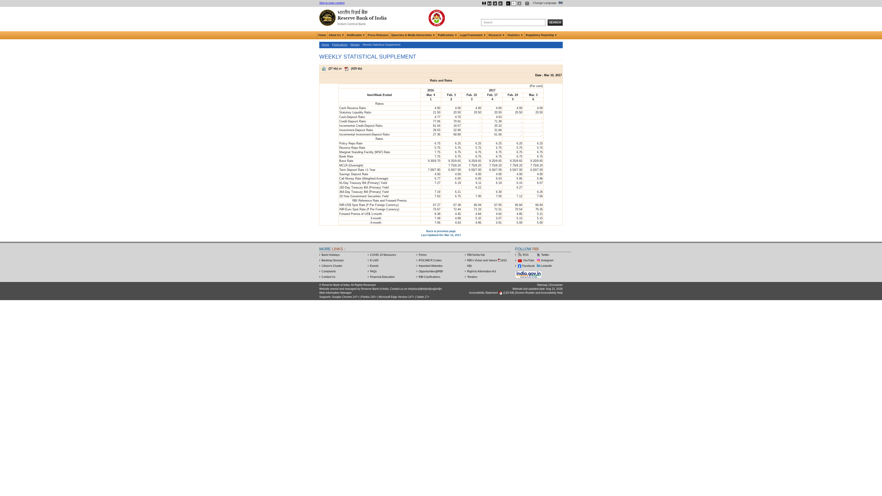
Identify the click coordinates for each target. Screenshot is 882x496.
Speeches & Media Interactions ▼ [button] (413, 35)
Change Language (545, 3)
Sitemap (542, 285)
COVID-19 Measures (383, 254)
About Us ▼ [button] (336, 35)
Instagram (547, 260)
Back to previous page (441, 231)
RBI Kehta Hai (476, 254)
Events (374, 266)
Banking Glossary (333, 260)
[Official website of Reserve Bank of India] (353, 17)
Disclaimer (556, 285)
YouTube (528, 260)
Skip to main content (332, 3)
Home (322, 35)
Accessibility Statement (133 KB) (492, 292)
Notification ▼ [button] (356, 35)
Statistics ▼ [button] (515, 35)
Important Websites (431, 266)
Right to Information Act (481, 271)
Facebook (528, 266)
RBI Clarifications (429, 277)
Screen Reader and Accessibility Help (539, 292)
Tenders (472, 277)
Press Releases (378, 35)
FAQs (373, 271)
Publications (340, 44)
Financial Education (382, 277)
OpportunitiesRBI (431, 271)
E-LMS (374, 260)
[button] (484, 3)
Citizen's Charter (332, 266)
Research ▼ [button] (497, 35)
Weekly (355, 44)
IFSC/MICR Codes (430, 260)
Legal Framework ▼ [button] (473, 35)
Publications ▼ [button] (447, 35)
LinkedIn (546, 266)
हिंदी (561, 3)
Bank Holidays (331, 254)
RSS (526, 254)
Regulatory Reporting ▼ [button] (541, 35)
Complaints (329, 271)
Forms (423, 254)
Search (555, 22)
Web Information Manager (335, 292)
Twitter (545, 254)
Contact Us (328, 277)
